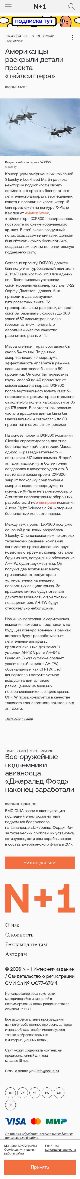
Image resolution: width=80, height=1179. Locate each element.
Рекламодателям (26, 944)
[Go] (8, 6)
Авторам (16, 954)
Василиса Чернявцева (20, 804)
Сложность (19, 934)
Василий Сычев (16, 87)
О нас (12, 925)
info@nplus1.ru (48, 1071)
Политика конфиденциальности (60, 1147)
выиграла (47, 502)
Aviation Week (37, 213)
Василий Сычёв (19, 719)
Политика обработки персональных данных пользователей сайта (39, 1135)
